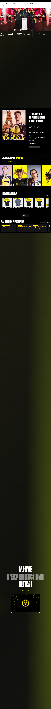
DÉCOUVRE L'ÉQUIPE (7, 161)
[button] (42, 5)
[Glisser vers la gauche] (45, 196)
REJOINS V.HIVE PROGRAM (25, 590)
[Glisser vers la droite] (47, 196)
